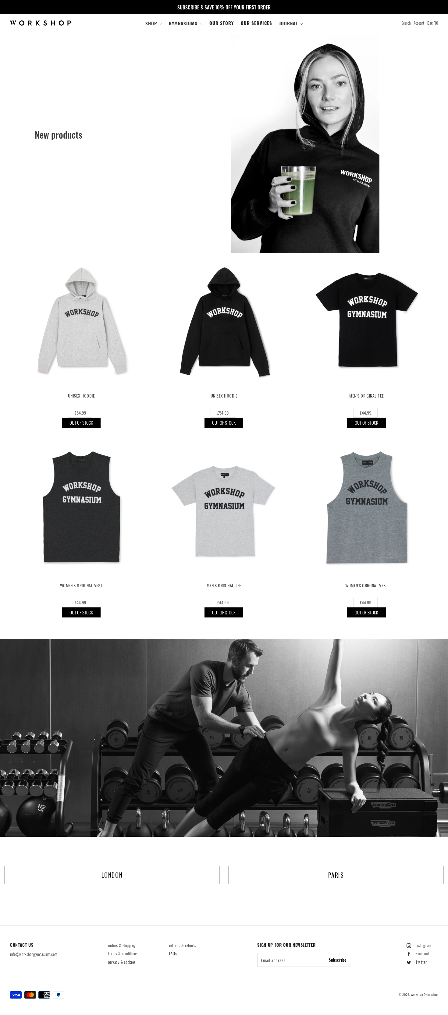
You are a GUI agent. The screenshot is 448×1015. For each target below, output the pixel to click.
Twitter (421, 962)
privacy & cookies (122, 962)
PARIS (336, 874)
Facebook (422, 953)
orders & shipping (122, 945)
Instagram (423, 945)
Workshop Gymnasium (424, 994)
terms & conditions (123, 953)
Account (419, 23)
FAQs (173, 953)
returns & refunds (182, 945)
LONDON (112, 874)
